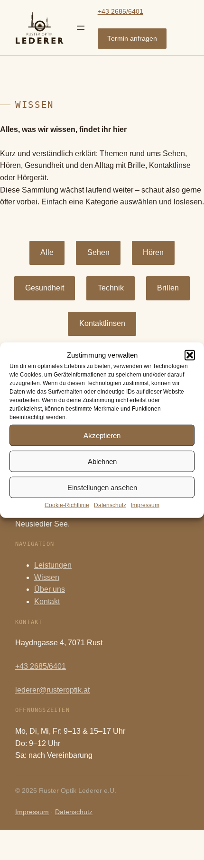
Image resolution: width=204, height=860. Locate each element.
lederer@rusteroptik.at (52, 690)
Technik (111, 288)
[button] (190, 355)
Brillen (168, 288)
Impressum (145, 505)
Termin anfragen (132, 38)
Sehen (98, 252)
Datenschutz (110, 505)
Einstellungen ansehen (102, 487)
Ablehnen (102, 461)
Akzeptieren (102, 435)
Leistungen (53, 565)
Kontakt (47, 601)
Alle (47, 252)
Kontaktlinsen (102, 323)
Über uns (49, 589)
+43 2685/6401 (120, 11)
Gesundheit (44, 288)
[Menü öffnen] (80, 28)
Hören (153, 252)
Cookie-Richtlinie (67, 505)
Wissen (46, 577)
